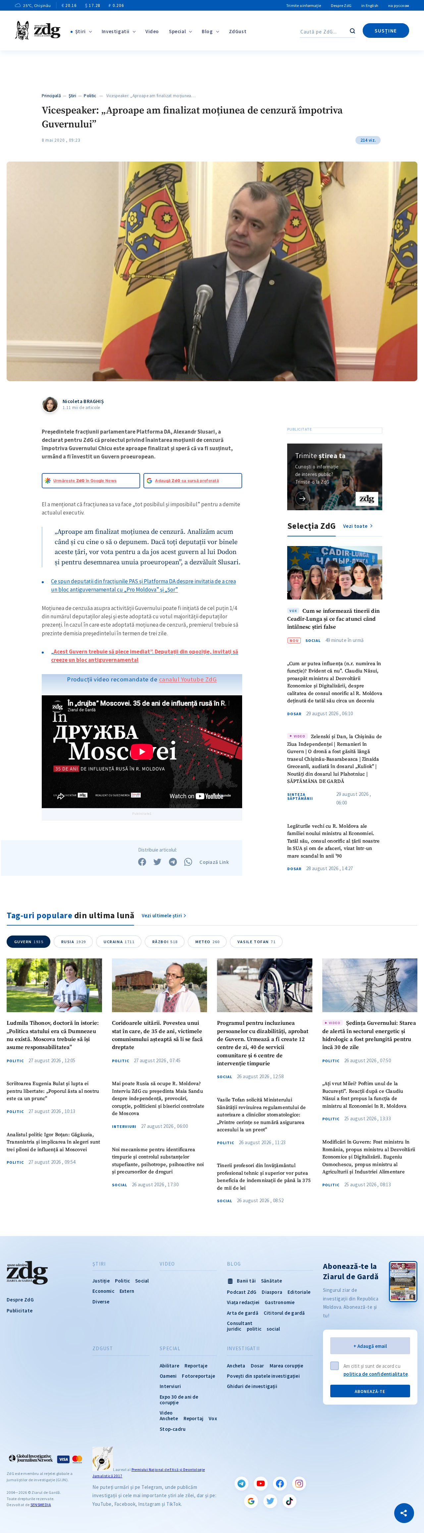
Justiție (101, 1281)
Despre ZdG (341, 5)
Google (251, 1501)
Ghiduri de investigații (252, 1386)
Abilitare (169, 1365)
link (302, 498)
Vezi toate (355, 525)
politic (254, 1329)
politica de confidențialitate (376, 1374)
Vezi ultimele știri (162, 915)
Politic (90, 96)
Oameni (168, 1376)
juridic (234, 1329)
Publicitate (19, 1310)
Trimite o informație (303, 5)
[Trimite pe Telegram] (173, 862)
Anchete (169, 1418)
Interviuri (124, 1127)
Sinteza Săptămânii (300, 796)
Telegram (241, 1484)
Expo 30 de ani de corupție (179, 1400)
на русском (398, 5)
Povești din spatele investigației (263, 1376)
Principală (51, 96)
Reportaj (194, 1418)
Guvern (29, 941)
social (273, 1329)
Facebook (280, 1484)
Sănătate (271, 1281)
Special (177, 31)
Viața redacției (243, 1302)
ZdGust (238, 31)
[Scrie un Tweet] (157, 862)
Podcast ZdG (241, 1292)
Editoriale (299, 1292)
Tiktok (289, 1501)
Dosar (294, 714)
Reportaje (196, 1365)
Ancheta (236, 1365)
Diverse (100, 1301)
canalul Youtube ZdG (188, 679)
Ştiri (80, 31)
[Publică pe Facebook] (142, 862)
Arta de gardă (242, 1313)
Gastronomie (279, 1302)
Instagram (299, 1484)
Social (313, 640)
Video (152, 31)
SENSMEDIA (40, 1504)
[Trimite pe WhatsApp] (188, 862)
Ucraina (119, 941)
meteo (207, 941)
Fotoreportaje (198, 1376)
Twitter (270, 1501)
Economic (103, 1291)
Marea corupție (286, 1365)
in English (369, 5)
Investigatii (116, 31)
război (165, 941)
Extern (127, 1291)
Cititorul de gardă (284, 1313)
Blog (207, 31)
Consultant (239, 1323)
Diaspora (272, 1292)
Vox (213, 1418)
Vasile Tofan (257, 941)
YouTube (261, 1484)
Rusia (73, 941)
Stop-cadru (173, 1429)
